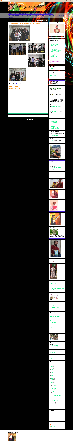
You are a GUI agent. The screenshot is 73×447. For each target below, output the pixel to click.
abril (53, 392)
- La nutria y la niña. (53, 56)
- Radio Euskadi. (53, 124)
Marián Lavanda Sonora (54, 314)
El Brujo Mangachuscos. (55, 111)
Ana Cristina (52, 325)
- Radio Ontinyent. (53, 125)
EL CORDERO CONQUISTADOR (56, 88)
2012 (52, 376)
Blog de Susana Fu (53, 322)
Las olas (51, 140)
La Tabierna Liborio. (50, 15)
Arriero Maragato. (53, 283)
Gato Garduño (52, 352)
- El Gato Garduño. (53, 48)
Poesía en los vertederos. (39, 15)
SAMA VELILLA (53, 426)
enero (53, 405)
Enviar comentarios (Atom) (30, 119)
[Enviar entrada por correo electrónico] (20, 83)
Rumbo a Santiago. (48, 13)
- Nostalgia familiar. (53, 43)
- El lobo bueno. (53, 55)
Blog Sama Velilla (53, 329)
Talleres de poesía (53, 75)
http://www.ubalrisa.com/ (54, 345)
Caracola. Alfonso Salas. (56, 400)
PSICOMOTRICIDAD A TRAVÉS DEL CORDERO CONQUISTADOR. (56, 260)
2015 (52, 372)
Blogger (49, 444)
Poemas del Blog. (53, 305)
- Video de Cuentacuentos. (54, 164)
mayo (53, 391)
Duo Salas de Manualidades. (14, 15)
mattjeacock (39, 444)
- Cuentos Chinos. (53, 42)
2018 (52, 369)
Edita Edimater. (57, 107)
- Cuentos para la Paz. (54, 163)
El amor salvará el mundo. (54, 307)
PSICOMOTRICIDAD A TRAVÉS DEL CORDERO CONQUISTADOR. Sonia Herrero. (56, 92)
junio (53, 389)
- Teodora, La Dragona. (54, 49)
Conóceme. (52, 68)
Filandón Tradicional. (13, 13)
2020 (52, 366)
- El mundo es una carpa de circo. (56, 50)
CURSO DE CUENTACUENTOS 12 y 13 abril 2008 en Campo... (57, 398)
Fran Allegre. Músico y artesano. (55, 316)
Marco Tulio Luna (53, 330)
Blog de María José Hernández (55, 318)
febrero (53, 403)
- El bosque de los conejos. (54, 47)
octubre (53, 386)
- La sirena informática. (54, 52)
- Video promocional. (53, 165)
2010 (52, 379)
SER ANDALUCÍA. (54, 122)
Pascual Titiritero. (53, 286)
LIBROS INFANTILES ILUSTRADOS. (36, 13)
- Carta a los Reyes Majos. (54, 128)
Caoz (51, 327)
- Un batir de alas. (53, 53)
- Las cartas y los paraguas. (55, 46)
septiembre (54, 388)
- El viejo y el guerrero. (54, 54)
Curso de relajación (53, 73)
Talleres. (23, 15)
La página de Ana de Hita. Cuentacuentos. (54, 320)
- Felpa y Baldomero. (53, 121)
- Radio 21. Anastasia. (54, 123)
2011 (52, 378)
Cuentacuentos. (30, 15)
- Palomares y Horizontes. (54, 51)
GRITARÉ (51, 358)
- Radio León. (52, 126)
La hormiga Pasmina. (60, 15)
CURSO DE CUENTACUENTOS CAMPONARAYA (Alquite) (24, 23)
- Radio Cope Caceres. (54, 127)
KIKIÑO (52, 94)
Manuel (52, 424)
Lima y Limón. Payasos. (23, 13)
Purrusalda (52, 324)
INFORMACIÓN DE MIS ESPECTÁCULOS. (54, 169)
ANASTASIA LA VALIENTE (55, 106)
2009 (52, 381)
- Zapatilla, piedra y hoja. (54, 44)
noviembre (54, 385)
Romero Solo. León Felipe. (54, 285)
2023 (52, 363)
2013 (52, 375)
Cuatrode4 (11, 17)
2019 (52, 368)
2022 (52, 365)
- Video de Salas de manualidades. (56, 167)
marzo (53, 402)
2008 (52, 382)
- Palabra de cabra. (53, 45)
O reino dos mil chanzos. (54, 135)
